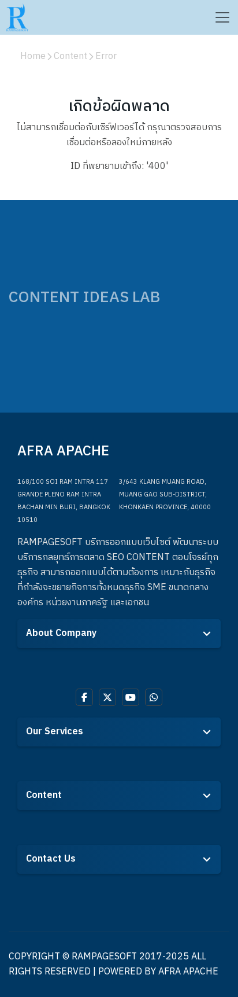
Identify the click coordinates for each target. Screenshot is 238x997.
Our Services (54, 732)
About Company (61, 633)
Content (44, 795)
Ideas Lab (43, 819)
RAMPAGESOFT (104, 957)
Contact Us (51, 859)
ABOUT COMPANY (59, 657)
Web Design (49, 756)
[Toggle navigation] (222, 18)
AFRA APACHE (188, 972)
